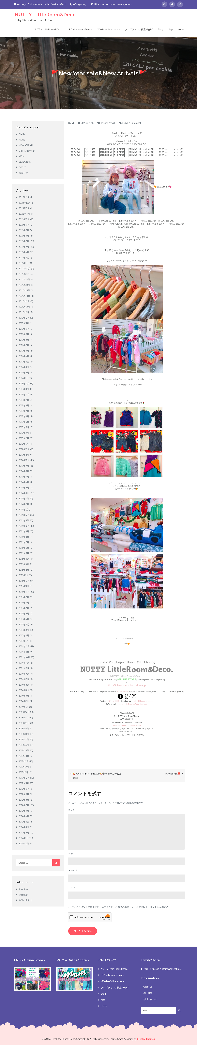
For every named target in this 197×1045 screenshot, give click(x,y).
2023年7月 (24, 208)
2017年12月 (24, 449)
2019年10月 (24, 328)
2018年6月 (24, 416)
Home (181, 29)
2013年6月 (24, 745)
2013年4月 (24, 755)
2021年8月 (24, 235)
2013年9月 (24, 728)
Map (170, 29)
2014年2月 (24, 701)
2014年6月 (24, 679)
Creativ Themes (146, 1039)
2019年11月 (24, 323)
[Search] (56, 862)
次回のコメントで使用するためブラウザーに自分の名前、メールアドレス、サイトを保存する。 (121, 907)
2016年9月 (24, 531)
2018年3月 (24, 432)
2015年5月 (24, 619)
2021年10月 (24, 224)
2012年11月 (24, 783)
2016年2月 (24, 569)
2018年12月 (24, 383)
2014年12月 (24, 646)
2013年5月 (24, 750)
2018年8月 (24, 405)
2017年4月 (24, 493)
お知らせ (23, 172)
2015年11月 (24, 586)
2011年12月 (24, 843)
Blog (160, 29)
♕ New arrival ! (108, 122)
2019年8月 (24, 339)
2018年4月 (24, 427)
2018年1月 (23, 443)
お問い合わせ (25, 900)
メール (72, 870)
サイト (71, 887)
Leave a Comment (131, 122)
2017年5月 (24, 487)
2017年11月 (24, 454)
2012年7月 (24, 805)
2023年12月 (24, 202)
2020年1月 (24, 312)
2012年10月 (24, 788)
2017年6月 (24, 482)
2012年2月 (24, 832)
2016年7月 (24, 542)
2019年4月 (24, 361)
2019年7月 (24, 345)
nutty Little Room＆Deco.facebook (133, 704)
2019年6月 (24, 350)
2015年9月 (24, 597)
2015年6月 (24, 613)
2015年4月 (24, 624)
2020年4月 (24, 295)
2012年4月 (24, 821)
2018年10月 (24, 394)
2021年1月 (23, 263)
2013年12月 (24, 712)
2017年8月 (24, 471)
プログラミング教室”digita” (139, 29)
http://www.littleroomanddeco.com (127, 725)
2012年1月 (23, 838)
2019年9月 (24, 334)
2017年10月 (24, 460)
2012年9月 (24, 794)
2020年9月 (24, 279)
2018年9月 (24, 399)
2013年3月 (24, 761)
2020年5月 (24, 290)
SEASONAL (24, 161)
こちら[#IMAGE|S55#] (122, 691)
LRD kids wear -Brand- (80, 29)
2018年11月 (24, 389)
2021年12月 (24, 219)
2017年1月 (23, 509)
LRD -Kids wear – (27, 150)
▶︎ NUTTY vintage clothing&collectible (161, 968)
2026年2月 (24, 197)
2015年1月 (23, 640)
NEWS (22, 139)
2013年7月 (24, 739)
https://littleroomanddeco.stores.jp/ (126, 685)
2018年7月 (24, 410)
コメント (72, 810)
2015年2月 (24, 635)
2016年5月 (24, 553)
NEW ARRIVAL (26, 145)
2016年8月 (24, 536)
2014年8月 (24, 668)
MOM (22, 156)
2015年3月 (24, 629)
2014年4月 (24, 690)
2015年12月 (24, 580)
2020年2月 (24, 306)
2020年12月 (25, 268)
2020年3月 (24, 301)
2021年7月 (24, 241)
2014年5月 (24, 684)
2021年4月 (24, 257)
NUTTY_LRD (113, 701)
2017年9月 (24, 465)
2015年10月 (24, 591)
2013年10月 (24, 723)
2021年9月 (24, 230)
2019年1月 (23, 378)
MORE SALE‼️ (172, 773)
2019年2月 (24, 372)
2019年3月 (24, 367)
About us (23, 889)
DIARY (22, 134)
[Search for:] (38, 862)
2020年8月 (24, 284)
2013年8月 (24, 734)
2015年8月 (24, 602)
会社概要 (23, 894)
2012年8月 (24, 799)
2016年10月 (24, 525)
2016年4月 (24, 558)
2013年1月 (23, 772)
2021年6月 (24, 246)
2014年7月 (24, 673)
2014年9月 (24, 662)
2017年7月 (24, 476)
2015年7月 (24, 608)
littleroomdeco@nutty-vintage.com (113, 4)
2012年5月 (24, 816)
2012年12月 (24, 777)
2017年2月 (24, 504)
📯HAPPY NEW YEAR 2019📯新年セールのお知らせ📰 (95, 775)
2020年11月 (24, 274)
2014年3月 (24, 695)
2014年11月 (24, 651)
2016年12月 (24, 514)
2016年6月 (24, 547)
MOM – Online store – (108, 29)
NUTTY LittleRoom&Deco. (46, 14)
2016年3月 (24, 564)
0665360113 (79, 4)
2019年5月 (24, 356)
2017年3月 (24, 498)
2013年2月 (24, 766)
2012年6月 (24, 810)
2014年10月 (24, 657)
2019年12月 (24, 317)
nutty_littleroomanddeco (143, 701)
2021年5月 (24, 252)
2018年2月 (24, 438)
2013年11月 (24, 717)
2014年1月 (24, 706)
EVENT (22, 167)
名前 (71, 853)
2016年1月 (23, 575)
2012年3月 (24, 827)
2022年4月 (24, 213)
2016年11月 (24, 520)
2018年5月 (24, 421)
